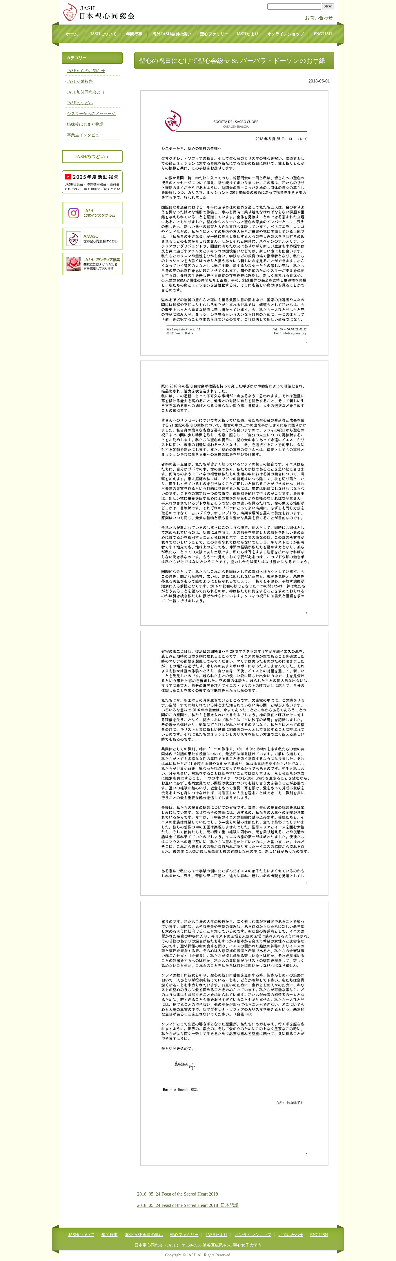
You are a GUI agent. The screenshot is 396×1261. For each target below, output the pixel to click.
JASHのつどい (80, 103)
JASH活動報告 (80, 81)
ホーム (72, 34)
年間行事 (134, 34)
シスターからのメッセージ (91, 113)
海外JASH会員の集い (171, 34)
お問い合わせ (319, 17)
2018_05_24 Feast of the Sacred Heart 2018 (177, 1194)
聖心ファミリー (214, 34)
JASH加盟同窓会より (86, 92)
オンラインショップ (285, 34)
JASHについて (103, 34)
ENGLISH (323, 34)
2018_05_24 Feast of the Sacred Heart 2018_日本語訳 (188, 1205)
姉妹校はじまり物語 (85, 124)
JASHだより (247, 34)
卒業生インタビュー (85, 135)
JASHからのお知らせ (86, 71)
